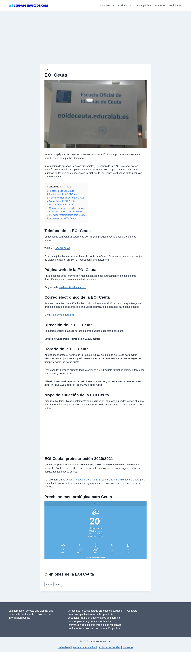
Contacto (132, 610)
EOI (132, 5)
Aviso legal (64, 647)
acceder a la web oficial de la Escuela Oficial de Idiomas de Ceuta (102, 479)
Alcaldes (122, 5)
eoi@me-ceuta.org (63, 314)
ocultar (66, 187)
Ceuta (49, 584)
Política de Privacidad (85, 647)
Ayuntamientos (106, 5)
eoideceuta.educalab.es (72, 287)
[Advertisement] (95, 32)
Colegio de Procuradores (151, 5)
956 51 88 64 (62, 248)
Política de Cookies (110, 647)
